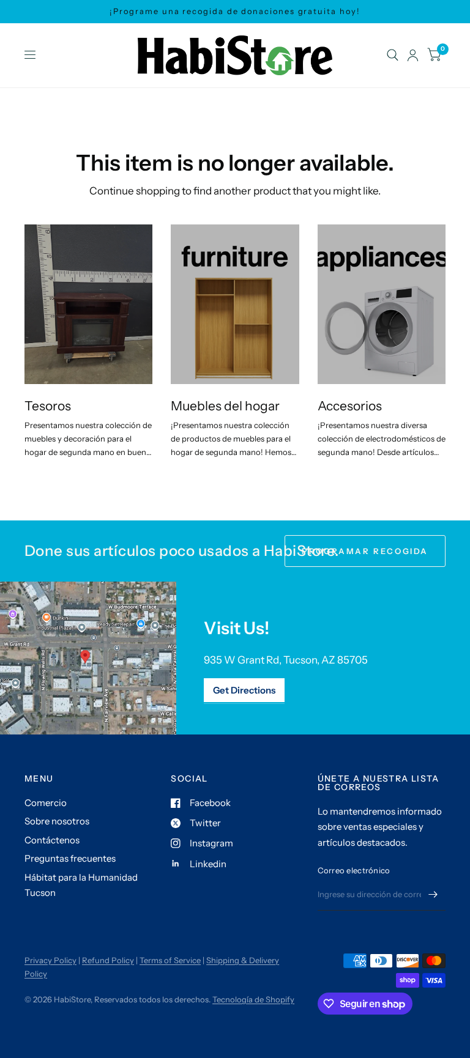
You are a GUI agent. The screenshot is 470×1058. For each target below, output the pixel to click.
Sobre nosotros (56, 821)
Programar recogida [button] (365, 551)
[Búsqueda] (392, 55)
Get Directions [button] (244, 690)
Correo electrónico (354, 870)
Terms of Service (170, 960)
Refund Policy (108, 960)
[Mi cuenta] (413, 55)
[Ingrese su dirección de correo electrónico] (433, 895)
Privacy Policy (50, 960)
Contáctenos (52, 840)
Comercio (45, 802)
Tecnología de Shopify (253, 999)
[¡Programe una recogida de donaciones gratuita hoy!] (235, 11)
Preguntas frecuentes (70, 858)
